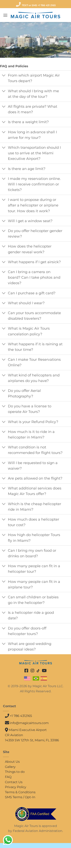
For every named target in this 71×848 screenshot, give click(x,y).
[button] (5, 15)
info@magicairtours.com (29, 723)
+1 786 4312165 (20, 716)
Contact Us (13, 782)
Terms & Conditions (20, 792)
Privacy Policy (15, 787)
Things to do (15, 772)
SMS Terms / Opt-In (20, 797)
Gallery (10, 767)
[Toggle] (4, 76)
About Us (12, 762)
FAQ (8, 777)
